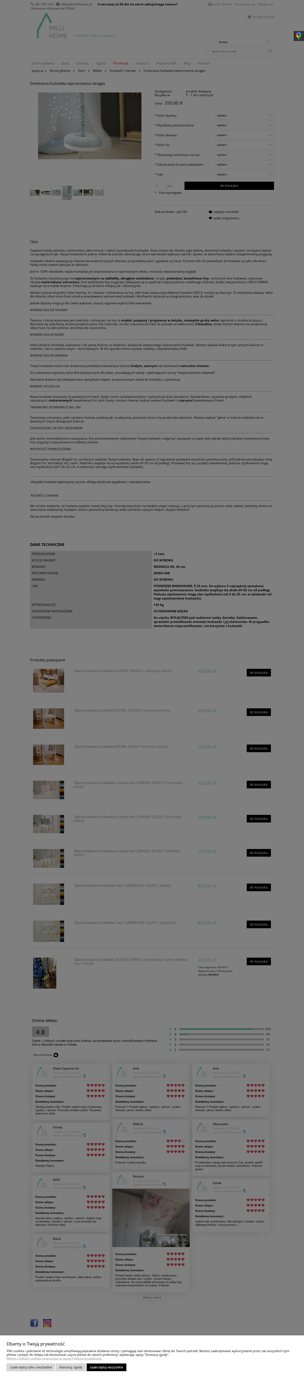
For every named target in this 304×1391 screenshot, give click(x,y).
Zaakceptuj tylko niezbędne (31, 1367)
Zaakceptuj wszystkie (106, 1367)
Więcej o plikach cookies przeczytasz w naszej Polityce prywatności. (54, 1358)
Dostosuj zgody (71, 1367)
